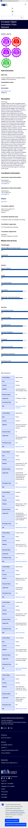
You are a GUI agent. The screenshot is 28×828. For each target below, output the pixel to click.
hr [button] (12, 11)
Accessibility (4, 797)
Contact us (3, 781)
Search (12, 14)
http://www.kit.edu (19, 632)
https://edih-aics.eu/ (6, 91)
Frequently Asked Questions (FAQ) (9, 750)
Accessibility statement (6, 744)
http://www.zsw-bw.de (21, 527)
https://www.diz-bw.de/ (21, 708)
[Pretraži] (21, 17)
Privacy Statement (5, 753)
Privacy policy (4, 791)
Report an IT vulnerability (7, 783)
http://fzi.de (4, 201)
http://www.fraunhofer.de (21, 487)
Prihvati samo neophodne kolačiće (16, 824)
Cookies (3, 789)
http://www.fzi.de (19, 446)
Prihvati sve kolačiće (12, 820)
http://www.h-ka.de (20, 597)
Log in (12, 8)
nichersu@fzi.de (5, 183)
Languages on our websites (8, 786)
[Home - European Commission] (4, 4)
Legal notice (4, 794)
